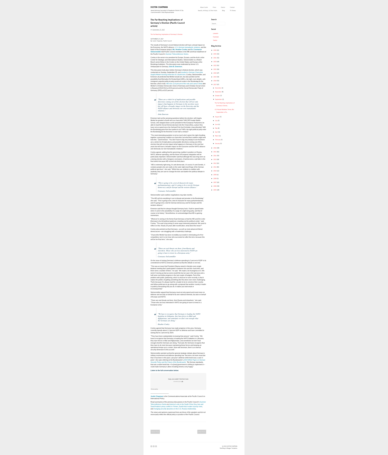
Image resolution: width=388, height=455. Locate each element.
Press (214, 7)
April (216, 132)
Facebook (216, 37)
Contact (232, 7)
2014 (215, 155)
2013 (215, 159)
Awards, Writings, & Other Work (207, 10)
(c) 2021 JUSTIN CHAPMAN (229, 446)
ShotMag (222, 448)
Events (223, 7)
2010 (215, 171)
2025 (215, 54)
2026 (215, 50)
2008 (215, 178)
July (216, 120)
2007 (215, 182)
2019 (215, 77)
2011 (215, 167)
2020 (215, 73)
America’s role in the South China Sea (183, 404)
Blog (223, 10)
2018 (215, 81)
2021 (215, 69)
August (217, 117)
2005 (215, 190)
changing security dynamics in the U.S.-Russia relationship (175, 409)
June (216, 124)
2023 (215, 61)
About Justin (204, 7)
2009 (215, 175)
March (217, 136)
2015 (215, 152)
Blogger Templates (232, 448)
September (218, 99)
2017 (215, 84)
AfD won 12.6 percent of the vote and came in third (184, 83)
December (218, 88)
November (218, 92)
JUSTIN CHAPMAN (159, 7)
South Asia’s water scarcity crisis (190, 406)
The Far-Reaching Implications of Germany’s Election (166, 34)
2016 (215, 148)
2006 (215, 186)
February (218, 140)
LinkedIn (215, 33)
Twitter (215, 40)
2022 (215, 65)
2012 (215, 163)
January (217, 143)
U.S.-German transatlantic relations (187, 47)
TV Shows (233, 10)
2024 (215, 58)
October (217, 96)
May (216, 128)
